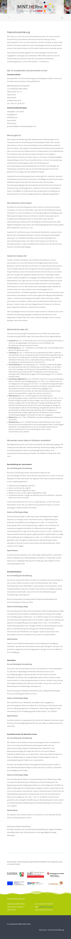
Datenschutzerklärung (56, 930)
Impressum (43, 930)
